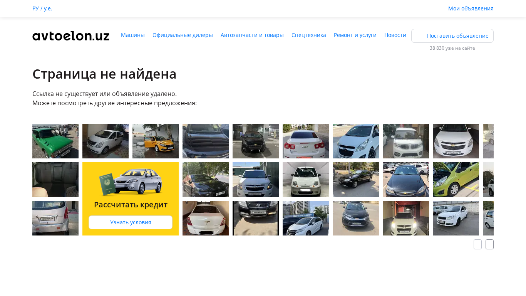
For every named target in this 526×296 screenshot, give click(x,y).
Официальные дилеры (182, 35)
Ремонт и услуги (355, 35)
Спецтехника (308, 35)
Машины (133, 35)
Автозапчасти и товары (252, 35)
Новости (395, 35)
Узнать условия (130, 222)
